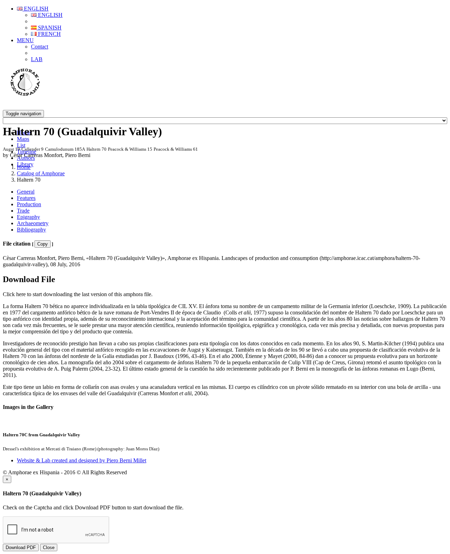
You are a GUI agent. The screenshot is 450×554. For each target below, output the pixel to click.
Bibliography (31, 230)
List (21, 145)
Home (24, 167)
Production (29, 204)
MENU (25, 40)
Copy (42, 244)
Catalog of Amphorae (41, 173)
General (25, 192)
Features (26, 198)
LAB (37, 59)
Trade (23, 211)
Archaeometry (33, 223)
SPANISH (49, 28)
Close (48, 547)
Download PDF (21, 547)
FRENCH (49, 34)
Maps (23, 139)
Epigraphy (28, 217)
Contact (39, 47)
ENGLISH (35, 9)
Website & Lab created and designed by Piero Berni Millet (81, 460)
